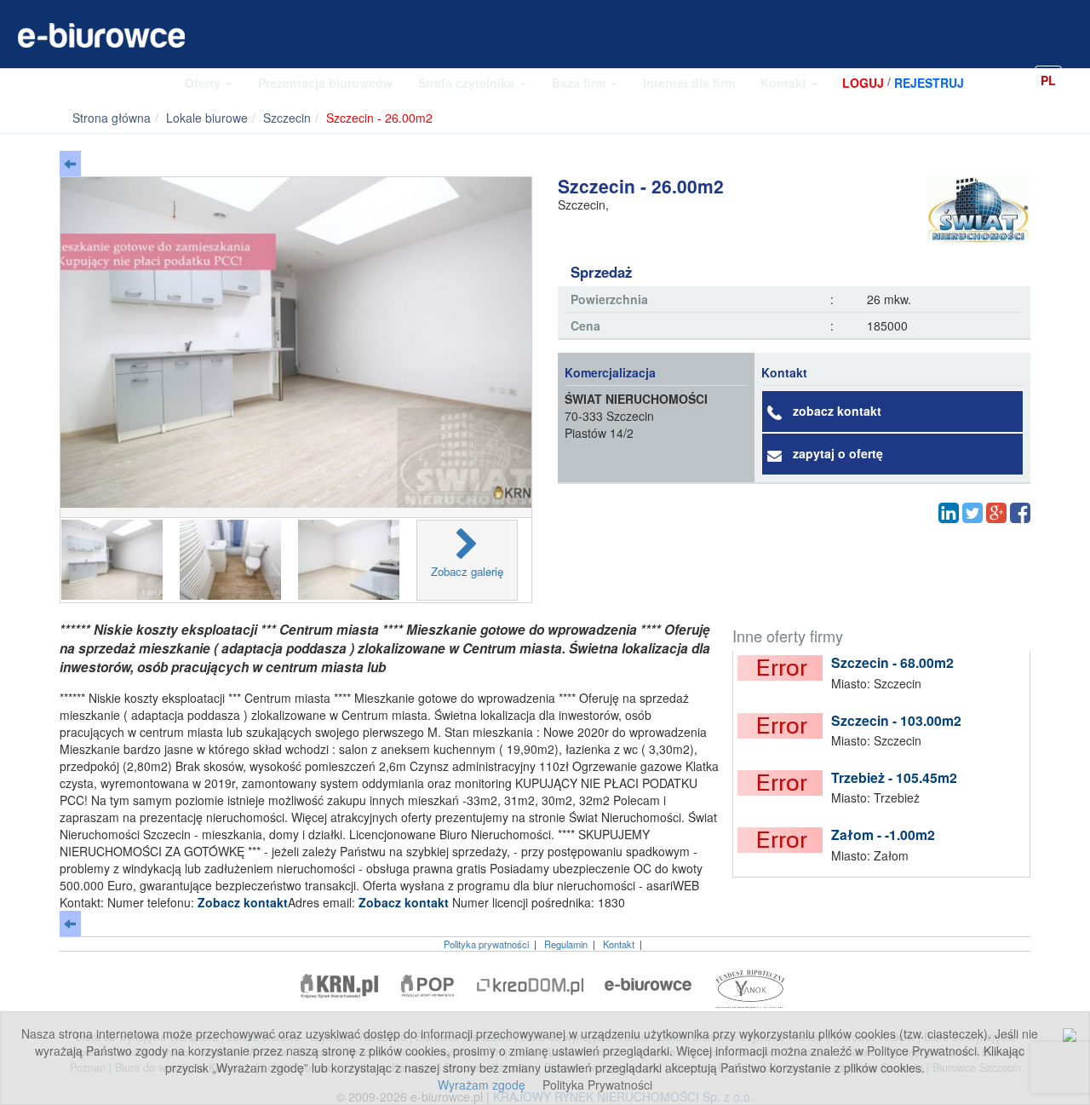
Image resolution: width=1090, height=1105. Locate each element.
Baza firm (580, 82)
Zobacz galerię (467, 571)
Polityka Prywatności (597, 1084)
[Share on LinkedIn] (948, 513)
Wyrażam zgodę (481, 1084)
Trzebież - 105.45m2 (894, 777)
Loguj (863, 82)
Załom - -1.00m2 (883, 834)
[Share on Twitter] (972, 513)
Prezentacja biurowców (325, 82)
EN (1077, 79)
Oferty (204, 82)
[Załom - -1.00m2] (784, 840)
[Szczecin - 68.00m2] (784, 668)
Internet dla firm (689, 82)
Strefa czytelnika (468, 82)
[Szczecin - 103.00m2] (784, 726)
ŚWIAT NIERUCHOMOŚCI (636, 398)
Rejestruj (929, 82)
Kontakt (785, 82)
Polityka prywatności (486, 944)
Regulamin (566, 944)
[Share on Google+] (996, 513)
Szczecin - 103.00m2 (896, 720)
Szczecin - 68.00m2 (892, 662)
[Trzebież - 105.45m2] (784, 783)
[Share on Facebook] (1020, 513)
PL (1048, 80)
